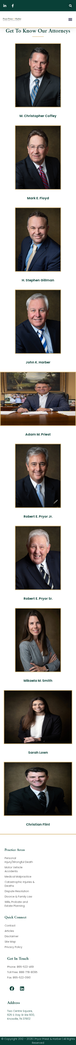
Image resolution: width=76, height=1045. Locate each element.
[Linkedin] (22, 988)
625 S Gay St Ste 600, (20, 1015)
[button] (70, 6)
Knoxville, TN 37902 (18, 1019)
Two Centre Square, (19, 1011)
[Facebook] (11, 988)
